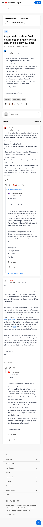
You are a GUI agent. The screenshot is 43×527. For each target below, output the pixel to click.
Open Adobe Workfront (16, 22)
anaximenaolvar (13, 51)
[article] (21, 157)
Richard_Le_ (12, 280)
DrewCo (11, 128)
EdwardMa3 (16, 372)
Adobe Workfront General (9, 9)
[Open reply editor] (21, 114)
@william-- (12, 320)
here (5, 320)
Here (14, 327)
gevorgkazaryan (17, 193)
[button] (10, 47)
